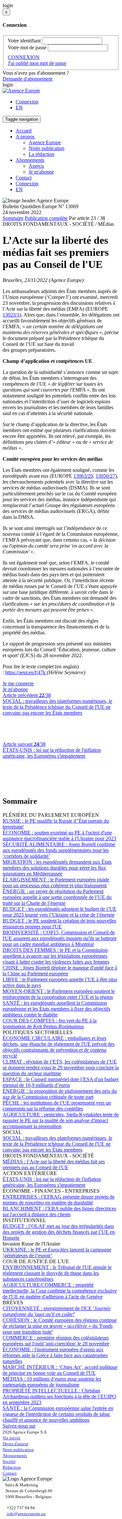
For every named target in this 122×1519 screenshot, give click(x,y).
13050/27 (105, 476)
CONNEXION (24, 57)
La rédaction (41, 154)
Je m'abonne (41, 172)
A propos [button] (25, 136)
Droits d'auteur (15, 1443)
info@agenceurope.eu (26, 1513)
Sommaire (13, 218)
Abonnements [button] (30, 160)
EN (19, 107)
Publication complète (46, 218)
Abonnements (15, 1455)
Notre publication (46, 148)
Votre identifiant (24, 40)
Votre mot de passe (27, 47)
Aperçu (36, 166)
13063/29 (83, 476)
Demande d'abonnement (27, 79)
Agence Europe (45, 142)
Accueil (24, 130)
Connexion (27, 101)
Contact (24, 177)
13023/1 (11, 315)
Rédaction (12, 1467)
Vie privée (11, 1437)
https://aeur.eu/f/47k (26, 672)
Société (9, 1461)
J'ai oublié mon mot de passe (37, 63)
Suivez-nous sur (19, 1426)
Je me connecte (18, 683)
